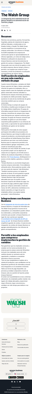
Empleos (4, 352)
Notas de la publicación (22, 344)
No (16, 328)
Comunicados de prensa (23, 347)
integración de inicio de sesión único (16, 204)
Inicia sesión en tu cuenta (23, 361)
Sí (16, 324)
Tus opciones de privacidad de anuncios (16, 389)
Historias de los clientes (7, 346)
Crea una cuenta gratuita (23, 358)
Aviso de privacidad (16, 387)
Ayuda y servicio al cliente (8, 361)
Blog (18, 342)
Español (9, 374)
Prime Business (14, 157)
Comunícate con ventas (7, 358)
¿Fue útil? (16, 321)
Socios (3, 349)
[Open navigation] (2, 2)
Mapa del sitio (5, 363)
